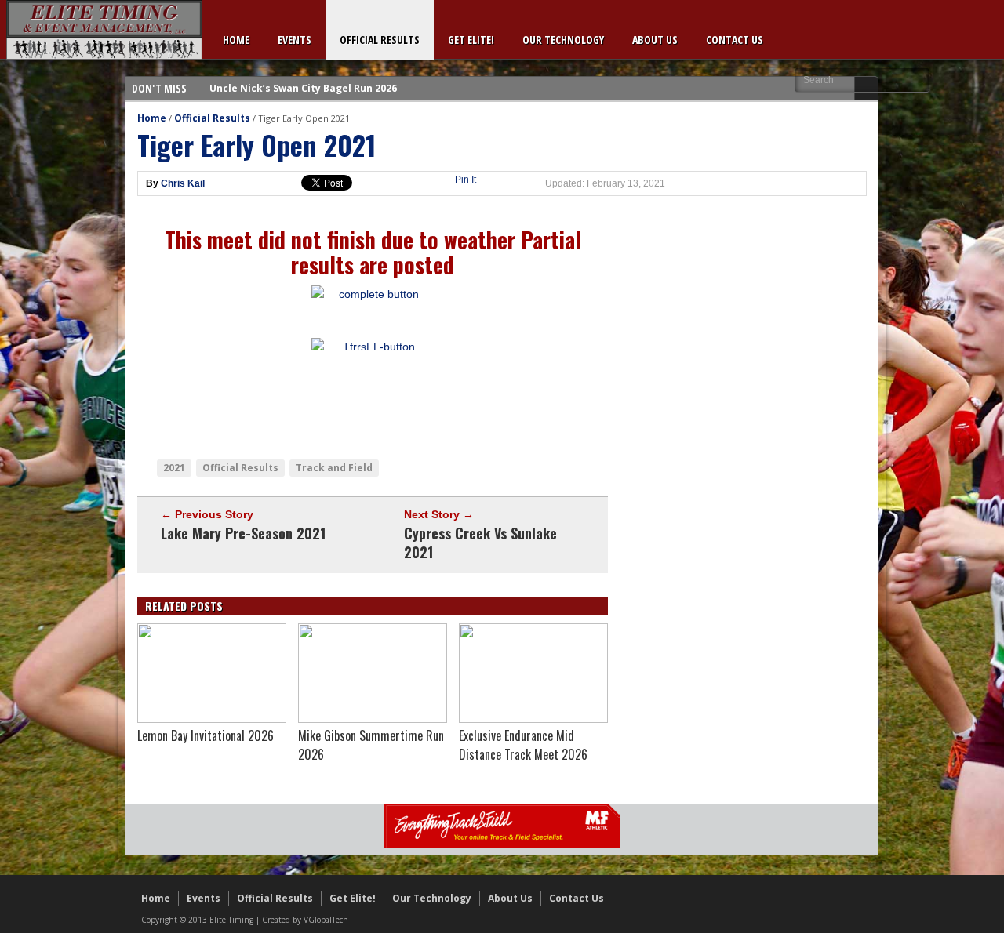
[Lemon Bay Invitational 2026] (211, 719)
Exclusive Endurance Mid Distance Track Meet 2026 (523, 745)
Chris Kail (183, 183)
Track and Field (334, 467)
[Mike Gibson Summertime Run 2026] (372, 719)
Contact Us (734, 39)
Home (236, 39)
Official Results (380, 39)
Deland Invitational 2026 (269, 100)
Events (294, 39)
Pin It (465, 179)
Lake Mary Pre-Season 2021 (243, 533)
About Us (655, 39)
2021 (174, 467)
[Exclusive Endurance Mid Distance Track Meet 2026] (533, 719)
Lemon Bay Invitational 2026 (205, 735)
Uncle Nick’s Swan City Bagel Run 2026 (303, 76)
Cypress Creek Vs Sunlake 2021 (480, 542)
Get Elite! (471, 39)
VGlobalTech (326, 919)
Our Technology (563, 39)
